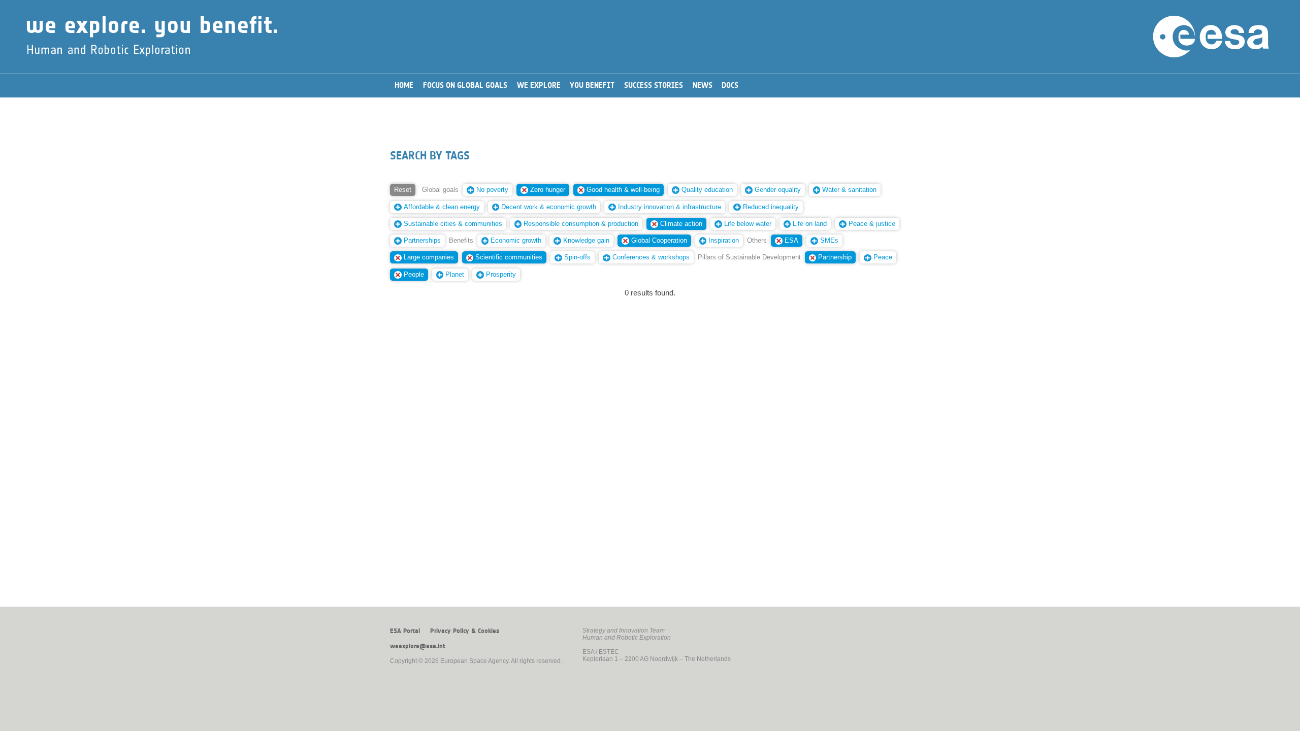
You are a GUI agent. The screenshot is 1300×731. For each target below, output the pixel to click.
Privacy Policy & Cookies (464, 631)
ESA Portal (405, 631)
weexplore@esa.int (417, 646)
